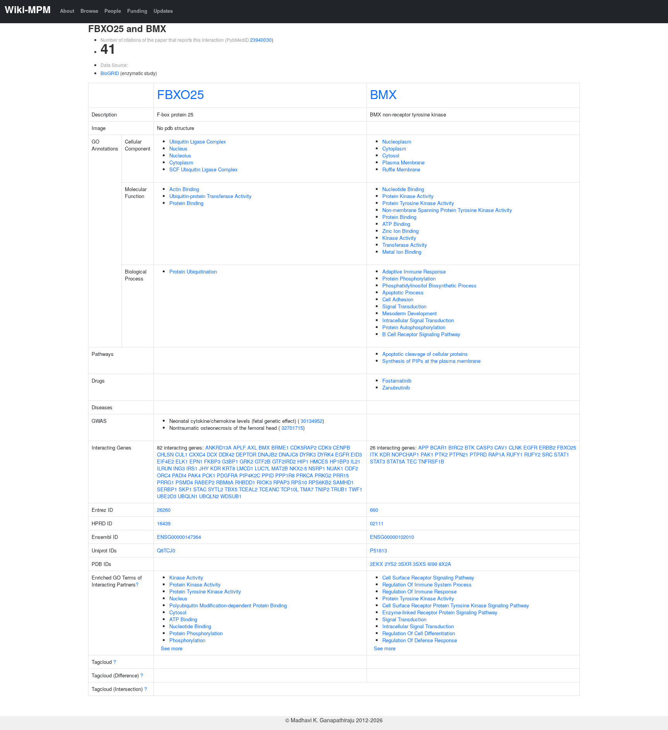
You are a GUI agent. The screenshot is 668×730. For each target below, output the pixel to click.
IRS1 (192, 468)
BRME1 (280, 447)
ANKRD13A (218, 447)
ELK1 (182, 461)
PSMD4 (184, 482)
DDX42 (226, 454)
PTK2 (441, 454)
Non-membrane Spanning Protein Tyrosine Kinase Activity (447, 210)
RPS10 (299, 482)
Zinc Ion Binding (400, 230)
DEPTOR (246, 454)
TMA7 (307, 489)
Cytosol (390, 155)
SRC (547, 454)
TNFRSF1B (431, 461)
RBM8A (224, 482)
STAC (199, 489)
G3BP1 (230, 461)
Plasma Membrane (403, 162)
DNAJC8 (288, 454)
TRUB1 (339, 489)
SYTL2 (215, 489)
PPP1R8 (285, 475)
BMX (383, 94)
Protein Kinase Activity (408, 196)
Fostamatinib (396, 380)
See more (171, 648)
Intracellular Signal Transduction (418, 320)
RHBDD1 (245, 482)
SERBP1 (167, 489)
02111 (376, 523)
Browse (89, 10)
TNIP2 (322, 489)
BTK (470, 447)
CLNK (515, 447)
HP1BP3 (339, 461)
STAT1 (561, 454)
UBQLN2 (209, 496)
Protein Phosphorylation (409, 278)
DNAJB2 (267, 454)
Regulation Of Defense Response (419, 640)
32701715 (292, 427)
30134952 (311, 420)
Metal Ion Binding (401, 251)
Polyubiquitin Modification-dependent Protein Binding (228, 605)
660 (374, 509)
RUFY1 (514, 454)
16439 (163, 523)
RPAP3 (281, 482)
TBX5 (231, 489)
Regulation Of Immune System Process (427, 584)
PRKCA (304, 475)
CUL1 (181, 454)
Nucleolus (180, 155)
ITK (374, 454)
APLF (239, 447)
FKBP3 (212, 461)
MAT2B (279, 468)
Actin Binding (184, 189)
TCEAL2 (248, 489)
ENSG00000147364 (179, 536)
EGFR (342, 454)
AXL (252, 447)
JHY (204, 468)
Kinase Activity (399, 237)
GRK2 (246, 461)
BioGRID (110, 73)
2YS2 (391, 564)
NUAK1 (335, 468)
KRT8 (228, 468)
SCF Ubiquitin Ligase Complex (203, 169)
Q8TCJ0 (166, 550)
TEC (412, 461)
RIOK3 (264, 482)
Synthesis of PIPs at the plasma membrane (431, 360)
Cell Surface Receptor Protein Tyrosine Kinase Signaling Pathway (455, 605)
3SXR (404, 564)
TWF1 (355, 489)
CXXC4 (197, 454)
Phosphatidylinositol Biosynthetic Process (429, 285)
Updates (163, 10)
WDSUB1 (231, 496)
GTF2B (263, 461)
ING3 (179, 468)
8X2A (445, 564)
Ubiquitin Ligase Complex (197, 141)
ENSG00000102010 (392, 536)
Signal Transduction (404, 306)
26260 (163, 509)
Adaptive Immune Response (414, 271)
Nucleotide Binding (403, 189)
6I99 (432, 564)
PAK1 (427, 454)
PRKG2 (323, 475)
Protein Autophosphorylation (413, 327)
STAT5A (396, 461)
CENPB (341, 447)
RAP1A (496, 454)
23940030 (261, 39)
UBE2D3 (166, 496)
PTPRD (478, 454)
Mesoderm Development (409, 313)
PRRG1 (165, 482)
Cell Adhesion (397, 299)
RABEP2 (204, 482)
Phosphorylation (187, 640)
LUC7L (262, 468)
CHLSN (165, 454)
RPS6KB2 (319, 482)
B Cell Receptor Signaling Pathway (421, 334)
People (112, 10)
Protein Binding (186, 203)
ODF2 (351, 468)
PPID (268, 475)
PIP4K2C (249, 475)
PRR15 (341, 475)
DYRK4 (325, 454)
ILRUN (164, 468)
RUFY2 (532, 454)
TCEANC (269, 489)
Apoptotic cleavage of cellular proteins (425, 353)
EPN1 (196, 461)
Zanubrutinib (396, 387)
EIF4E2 (165, 461)
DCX (212, 454)
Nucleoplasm (396, 141)
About (67, 10)
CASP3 (484, 447)
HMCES (319, 461)
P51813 (378, 550)
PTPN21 (458, 454)
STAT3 (377, 461)
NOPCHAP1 (405, 454)
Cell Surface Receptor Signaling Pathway (428, 577)
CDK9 (324, 447)
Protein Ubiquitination (193, 271)
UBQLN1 (188, 496)
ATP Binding (396, 223)
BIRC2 (455, 447)
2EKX (376, 564)
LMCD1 (245, 468)
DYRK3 (308, 454)
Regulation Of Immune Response (419, 591)
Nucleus (178, 148)
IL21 (355, 461)
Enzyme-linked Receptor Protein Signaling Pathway (440, 612)
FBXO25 (180, 94)
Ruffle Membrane (401, 169)
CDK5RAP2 (303, 447)
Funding (137, 10)
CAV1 (500, 447)
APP (423, 447)
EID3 (356, 454)
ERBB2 (547, 447)
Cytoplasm (181, 162)
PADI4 (179, 475)
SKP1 (185, 489)
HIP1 (302, 461)
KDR (215, 468)
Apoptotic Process (403, 292)
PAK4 (194, 475)
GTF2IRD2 (284, 461)
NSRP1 (316, 468)
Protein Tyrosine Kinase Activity (418, 203)
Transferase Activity (404, 244)
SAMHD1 (343, 482)
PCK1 (208, 475)
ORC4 (163, 475)
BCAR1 (438, 447)
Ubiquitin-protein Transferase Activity (210, 196)
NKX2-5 (298, 468)
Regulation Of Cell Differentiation (418, 633)
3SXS (419, 564)
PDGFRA (227, 475)
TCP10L (289, 489)
